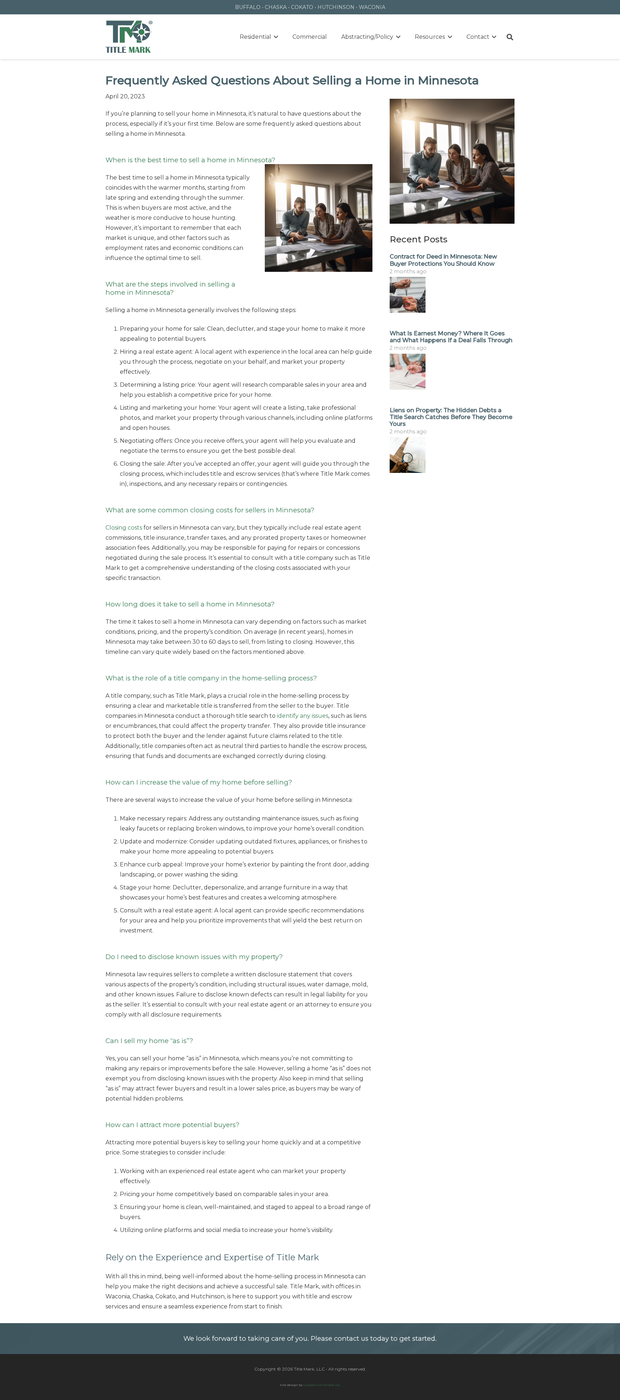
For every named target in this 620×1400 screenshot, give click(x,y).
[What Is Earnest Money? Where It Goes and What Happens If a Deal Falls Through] (452, 372)
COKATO (302, 7)
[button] (274, 36)
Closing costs (123, 527)
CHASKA (276, 7)
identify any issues (302, 715)
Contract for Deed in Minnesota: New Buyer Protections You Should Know (443, 260)
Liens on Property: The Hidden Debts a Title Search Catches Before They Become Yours (451, 417)
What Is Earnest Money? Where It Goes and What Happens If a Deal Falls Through (451, 337)
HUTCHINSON (336, 7)
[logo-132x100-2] (129, 37)
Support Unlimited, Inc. (321, 1385)
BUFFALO (247, 7)
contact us (351, 1338)
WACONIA (372, 7)
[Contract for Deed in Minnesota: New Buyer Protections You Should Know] (452, 295)
